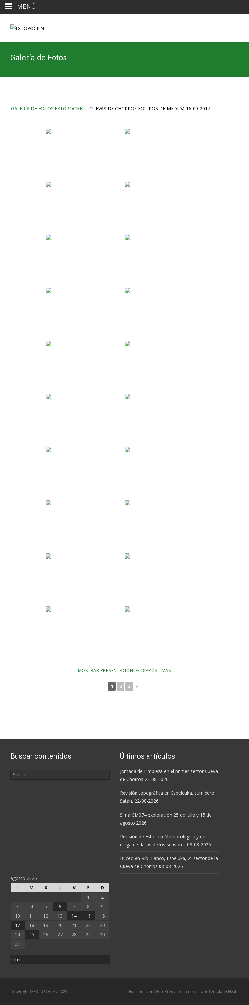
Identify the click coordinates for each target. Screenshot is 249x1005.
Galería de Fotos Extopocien (47, 109)
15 (88, 916)
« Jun (15, 959)
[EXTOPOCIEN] (22, 27)
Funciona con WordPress (152, 991)
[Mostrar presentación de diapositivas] (125, 670)
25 (31, 935)
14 (74, 916)
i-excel (194, 991)
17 (17, 925)
